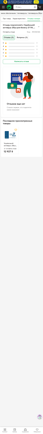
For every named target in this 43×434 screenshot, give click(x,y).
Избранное (37, 431)
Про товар (7, 18)
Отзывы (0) (9, 37)
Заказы (14, 431)
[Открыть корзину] (39, 7)
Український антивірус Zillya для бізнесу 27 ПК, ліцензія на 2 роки (10, 145)
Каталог (4, 431)
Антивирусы (22, 13)
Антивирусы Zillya (35, 13)
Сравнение (25, 431)
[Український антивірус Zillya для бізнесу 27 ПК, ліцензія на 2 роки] (11, 135)
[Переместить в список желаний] (16, 130)
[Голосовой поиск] (34, 7)
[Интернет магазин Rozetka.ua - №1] (9, 7)
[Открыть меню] (3, 7)
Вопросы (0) (22, 37)
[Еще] (38, 27)
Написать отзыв (21, 62)
